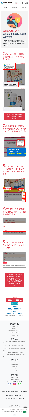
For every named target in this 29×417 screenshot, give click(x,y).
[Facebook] (9, 384)
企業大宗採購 (14, 303)
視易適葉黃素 (15, 328)
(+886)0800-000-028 (14, 300)
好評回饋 (24, 7)
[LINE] (19, 384)
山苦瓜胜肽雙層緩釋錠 (14, 333)
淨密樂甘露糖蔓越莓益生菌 (14, 330)
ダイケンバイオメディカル (16, 406)
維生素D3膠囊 (15, 335)
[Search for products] (25, 3)
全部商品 (5, 7)
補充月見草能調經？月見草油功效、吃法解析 (13, 352)
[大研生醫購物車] (22, 3)
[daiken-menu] (27, 3)
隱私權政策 (19, 411)
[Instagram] (14, 384)
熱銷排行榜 (14, 7)
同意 (25, 412)
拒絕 (14, 414)
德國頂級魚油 (15, 326)
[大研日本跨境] (18, 3)
